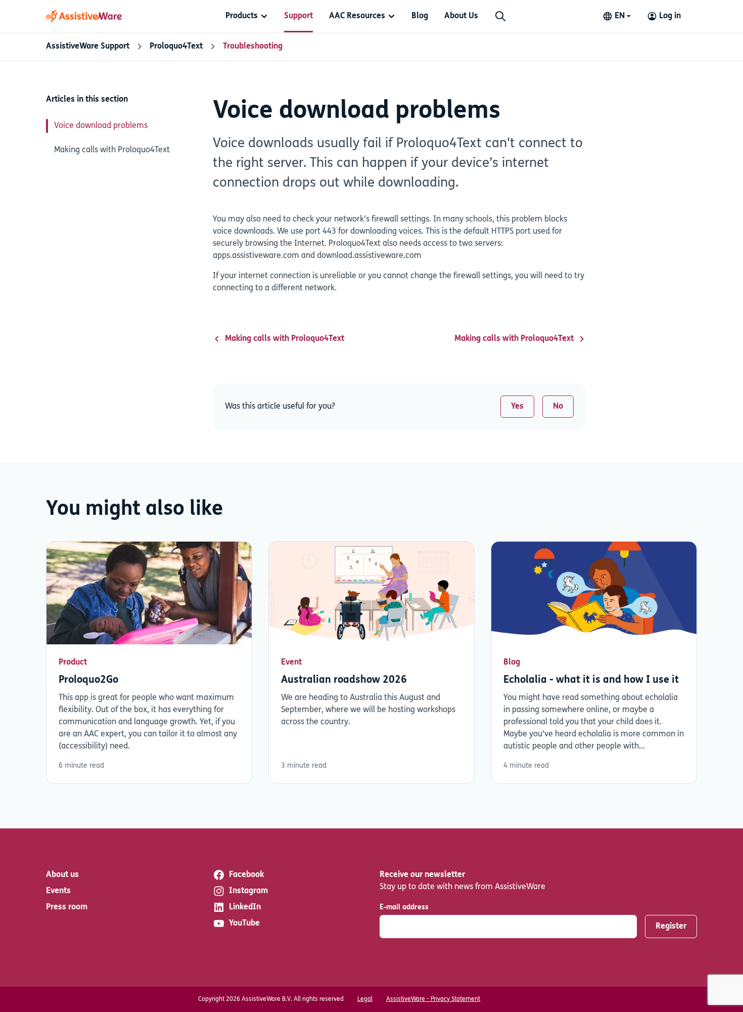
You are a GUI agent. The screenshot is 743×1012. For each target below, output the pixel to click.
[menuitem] (246, 16)
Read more (149, 662)
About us (62, 875)
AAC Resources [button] (357, 16)
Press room (66, 907)
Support (298, 16)
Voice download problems (101, 126)
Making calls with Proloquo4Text (112, 150)
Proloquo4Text (176, 46)
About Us (461, 16)
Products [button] (241, 16)
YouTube (244, 923)
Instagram (248, 891)
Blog (419, 16)
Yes (517, 407)
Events (58, 891)
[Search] (500, 16)
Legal (365, 999)
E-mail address (404, 907)
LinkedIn (245, 907)
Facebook (246, 875)
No (558, 407)
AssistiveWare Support (87, 46)
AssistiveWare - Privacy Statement (433, 999)
